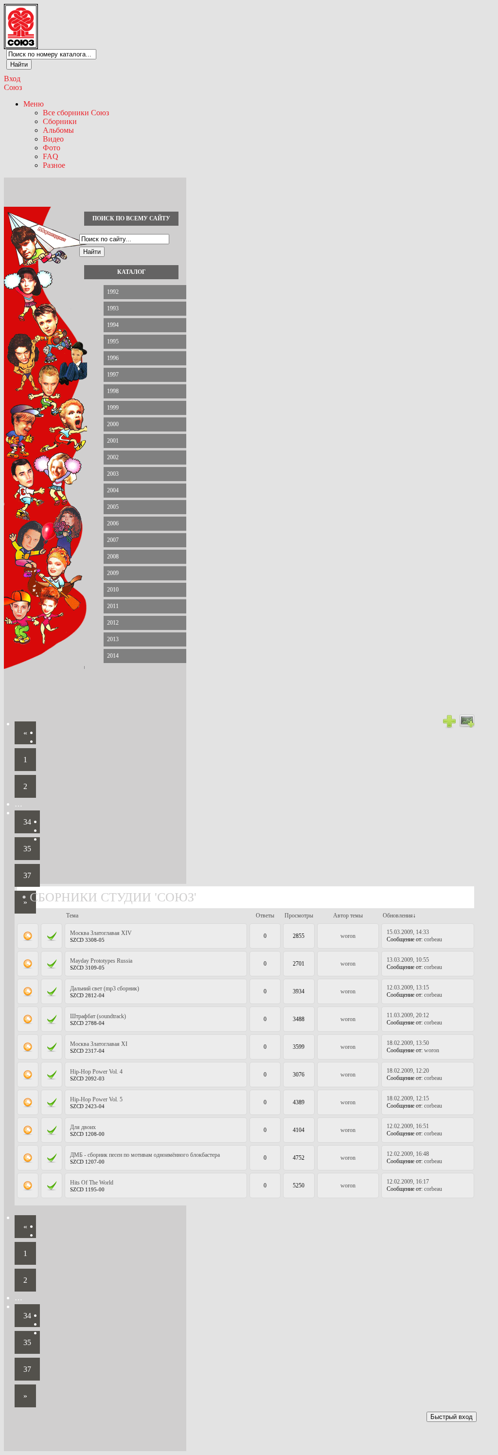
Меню (33, 104)
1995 (113, 341)
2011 (113, 606)
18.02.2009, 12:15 (408, 1098)
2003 (113, 473)
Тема (72, 915)
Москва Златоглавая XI (98, 1044)
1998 (113, 391)
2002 (113, 457)
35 (27, 848)
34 (27, 822)
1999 (113, 407)
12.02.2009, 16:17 (408, 1181)
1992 (113, 291)
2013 (113, 639)
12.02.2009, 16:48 (408, 1153)
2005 (113, 506)
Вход (12, 78)
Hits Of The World (91, 1182)
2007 (113, 540)
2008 (113, 556)
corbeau (433, 939)
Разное (54, 165)
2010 (113, 589)
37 (27, 875)
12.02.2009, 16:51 (408, 1126)
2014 (113, 655)
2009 (113, 573)
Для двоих (83, 1127)
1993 (113, 308)
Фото (51, 148)
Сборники (60, 121)
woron (348, 936)
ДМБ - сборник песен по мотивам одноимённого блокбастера (145, 1154)
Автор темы (348, 915)
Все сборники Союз (76, 112)
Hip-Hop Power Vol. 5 (96, 1099)
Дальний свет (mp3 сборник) (104, 988)
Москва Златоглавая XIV (101, 933)
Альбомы (58, 130)
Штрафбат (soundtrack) (98, 1016)
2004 (113, 490)
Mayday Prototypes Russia (101, 960)
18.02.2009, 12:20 (408, 1070)
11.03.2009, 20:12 (408, 1015)
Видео (53, 139)
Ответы (265, 915)
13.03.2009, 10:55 (408, 959)
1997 (113, 374)
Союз (13, 87)
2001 (113, 440)
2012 (113, 622)
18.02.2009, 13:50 (408, 1043)
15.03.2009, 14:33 (408, 932)
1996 (113, 358)
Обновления (398, 915)
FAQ (50, 156)
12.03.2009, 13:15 (408, 987)
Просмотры (299, 915)
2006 (113, 523)
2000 (113, 424)
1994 (113, 325)
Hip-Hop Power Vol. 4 (96, 1071)
